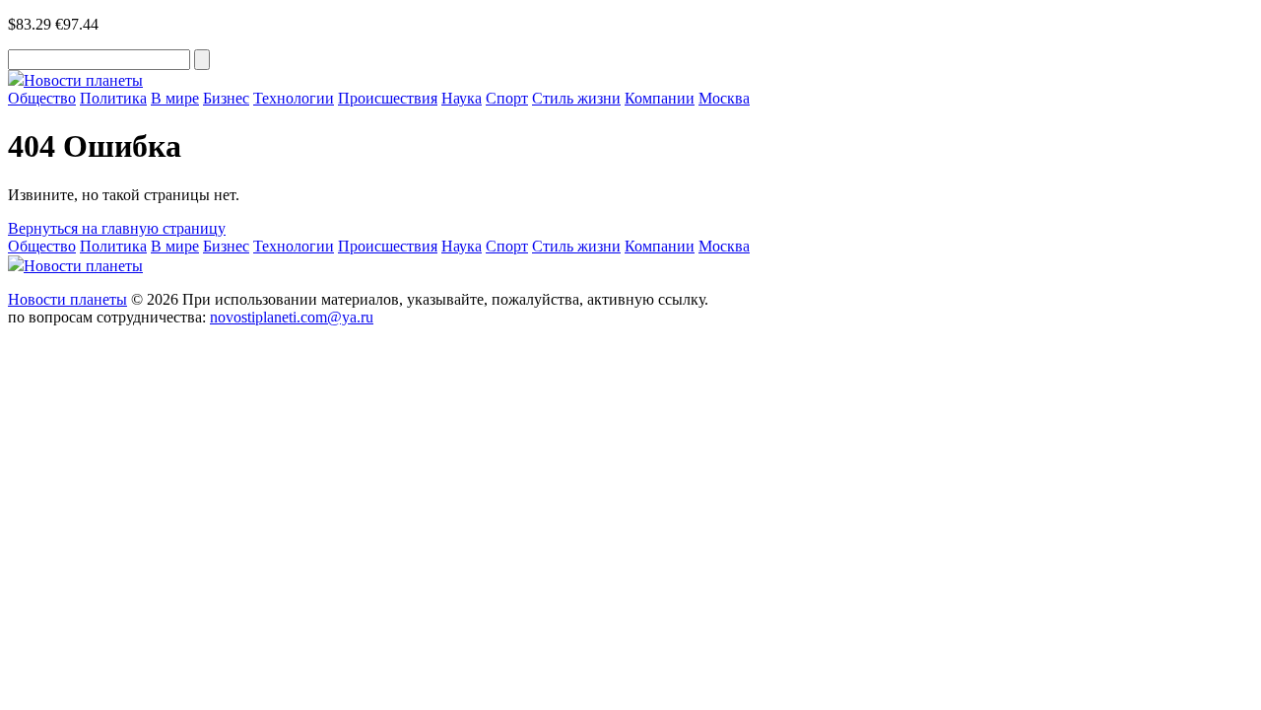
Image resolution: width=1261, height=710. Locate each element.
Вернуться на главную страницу (117, 228)
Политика (113, 98)
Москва (724, 98)
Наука (461, 98)
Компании (660, 98)
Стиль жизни (576, 98)
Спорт (507, 98)
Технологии (293, 98)
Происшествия (387, 98)
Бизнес (226, 98)
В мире (175, 98)
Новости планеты (67, 299)
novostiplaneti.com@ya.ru (291, 317)
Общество (42, 98)
